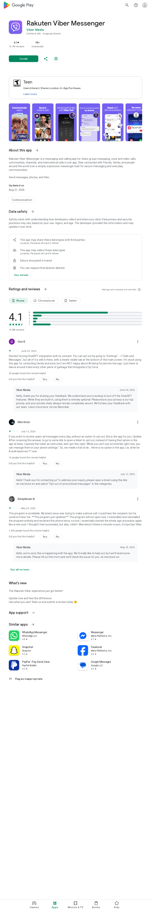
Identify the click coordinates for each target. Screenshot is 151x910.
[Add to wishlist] (56, 58)
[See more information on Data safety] (32, 211)
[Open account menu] (144, 5)
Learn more (30, 94)
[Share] (45, 58)
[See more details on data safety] (21, 275)
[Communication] (22, 200)
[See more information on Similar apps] (33, 624)
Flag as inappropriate (26, 678)
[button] (19, 122)
